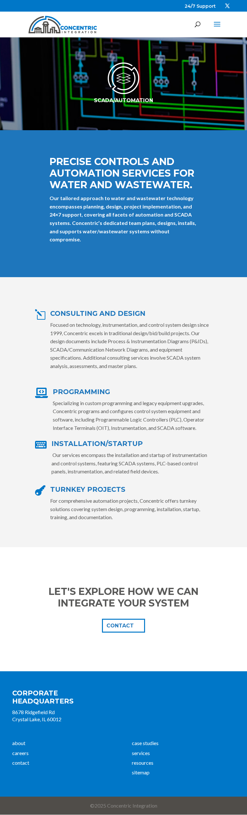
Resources (142, 763)
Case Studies (145, 743)
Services (141, 753)
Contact (20, 763)
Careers (20, 753)
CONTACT (120, 626)
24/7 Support (200, 6)
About (18, 743)
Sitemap (141, 772)
